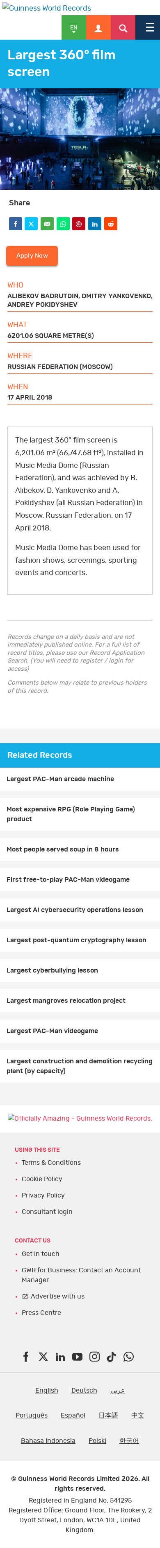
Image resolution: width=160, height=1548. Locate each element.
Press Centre (41, 1313)
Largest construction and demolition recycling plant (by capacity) (80, 1066)
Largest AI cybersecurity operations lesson (75, 910)
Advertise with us (58, 1296)
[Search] (123, 27)
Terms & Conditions (51, 1162)
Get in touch (40, 1254)
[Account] (98, 27)
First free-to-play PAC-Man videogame (68, 879)
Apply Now (32, 256)
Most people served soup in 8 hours (63, 849)
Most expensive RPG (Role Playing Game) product (71, 814)
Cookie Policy (42, 1179)
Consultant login (47, 1212)
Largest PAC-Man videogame (52, 1031)
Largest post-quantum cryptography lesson (76, 940)
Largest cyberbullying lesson (52, 970)
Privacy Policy (43, 1195)
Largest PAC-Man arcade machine (60, 779)
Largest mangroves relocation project (66, 1001)
